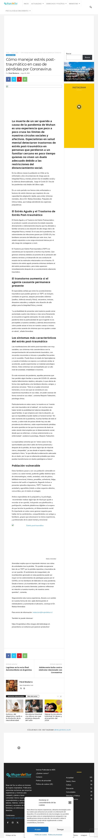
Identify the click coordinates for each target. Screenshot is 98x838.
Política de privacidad (55, 835)
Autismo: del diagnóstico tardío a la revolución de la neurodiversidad (14, 717)
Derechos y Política (55, 4)
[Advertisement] (49, 32)
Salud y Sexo (14, 52)
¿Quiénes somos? (42, 773)
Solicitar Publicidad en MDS (45, 770)
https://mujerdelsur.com (26, 685)
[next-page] (61, 696)
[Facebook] (8, 79)
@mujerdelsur (62, 730)
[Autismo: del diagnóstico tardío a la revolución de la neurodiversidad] (14, 706)
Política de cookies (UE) (44, 784)
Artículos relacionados (16, 696)
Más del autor (32, 696)
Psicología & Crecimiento (17, 11)
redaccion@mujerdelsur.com (15, 818)
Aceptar (38, 829)
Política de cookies (41, 835)
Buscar (68, 54)
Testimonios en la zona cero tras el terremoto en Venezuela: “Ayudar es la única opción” (79, 72)
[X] (13, 79)
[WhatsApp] (24, 79)
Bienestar (73, 4)
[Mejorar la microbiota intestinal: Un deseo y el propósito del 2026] (53, 706)
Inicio (26, 4)
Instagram (84, 835)
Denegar (60, 829)
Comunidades (71, 792)
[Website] (24, 688)
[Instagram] (13, 823)
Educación (69, 788)
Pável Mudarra (14, 73)
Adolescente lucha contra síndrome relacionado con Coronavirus (50, 670)
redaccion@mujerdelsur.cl (42, 612)
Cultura (68, 785)
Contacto (39, 777)
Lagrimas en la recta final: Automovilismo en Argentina (19, 668)
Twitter (75, 835)
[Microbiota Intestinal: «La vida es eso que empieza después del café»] (34, 706)
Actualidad (36, 4)
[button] (70, 802)
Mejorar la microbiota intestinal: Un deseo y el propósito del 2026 (53, 717)
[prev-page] (58, 696)
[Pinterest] (19, 79)
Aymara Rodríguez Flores (75, 79)
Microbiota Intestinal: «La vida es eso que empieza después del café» (33, 717)
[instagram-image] (79, 107)
